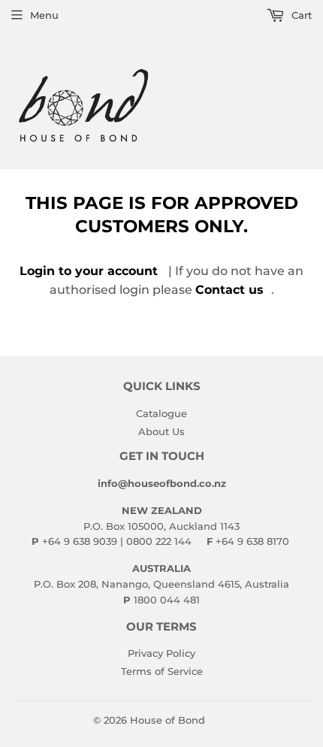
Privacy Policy (161, 653)
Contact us (229, 290)
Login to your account (89, 271)
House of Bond (167, 720)
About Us (161, 431)
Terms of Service (162, 671)
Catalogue (161, 413)
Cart (300, 15)
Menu (44, 15)
